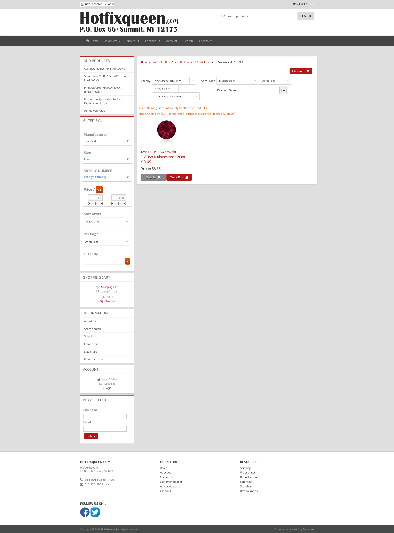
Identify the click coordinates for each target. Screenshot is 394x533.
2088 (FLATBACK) (95, 177)
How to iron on (93, 359)
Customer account (171, 481)
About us (90, 321)
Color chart (91, 344)
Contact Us (152, 41)
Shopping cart (109, 287)
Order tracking (249, 477)
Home (94, 41)
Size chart (90, 351)
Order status (248, 472)
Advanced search (170, 486)
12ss (87, 159)
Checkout (205, 41)
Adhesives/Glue (94, 110)
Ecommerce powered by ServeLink (294, 529)
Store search (92, 328)
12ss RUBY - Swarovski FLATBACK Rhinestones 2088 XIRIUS (163, 157)
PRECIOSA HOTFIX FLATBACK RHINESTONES (102, 89)
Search (188, 41)
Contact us (166, 477)
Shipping (89, 336)
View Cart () (305, 4)
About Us (132, 41)
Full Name (90, 409)
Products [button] (111, 41)
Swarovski (90, 141)
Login (110, 4)
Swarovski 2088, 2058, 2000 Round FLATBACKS (179, 61)
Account (171, 41)
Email (87, 422)
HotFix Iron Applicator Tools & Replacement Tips (103, 101)
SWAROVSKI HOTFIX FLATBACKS (104, 68)
